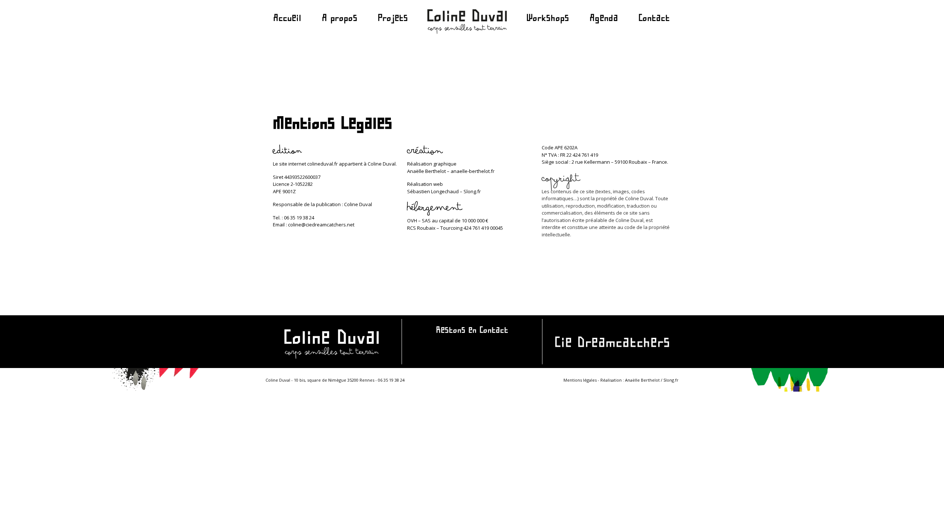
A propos (339, 19)
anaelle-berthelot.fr (472, 171)
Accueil (287, 19)
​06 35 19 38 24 (391, 380)
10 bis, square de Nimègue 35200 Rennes (334, 380)
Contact (654, 19)
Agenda (604, 19)
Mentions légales (580, 380)
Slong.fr (472, 191)
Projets (393, 19)
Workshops (547, 19)
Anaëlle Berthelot (643, 380)
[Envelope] (472, 351)
